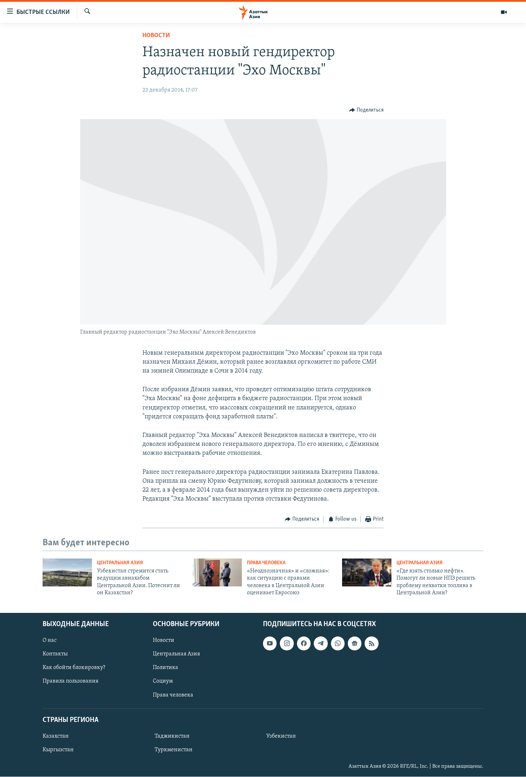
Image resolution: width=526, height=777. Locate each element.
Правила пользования (70, 681)
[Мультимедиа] (504, 12)
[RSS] (371, 643)
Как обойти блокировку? (74, 668)
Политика (165, 668)
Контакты (55, 654)
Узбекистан (281, 736)
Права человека (266, 563)
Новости (156, 36)
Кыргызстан (58, 750)
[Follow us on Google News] (354, 643)
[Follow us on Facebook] (304, 643)
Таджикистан (172, 736)
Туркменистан (174, 750)
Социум (163, 681)
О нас (50, 641)
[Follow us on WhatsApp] (338, 643)
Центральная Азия (120, 563)
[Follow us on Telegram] (320, 643)
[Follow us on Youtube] (270, 643)
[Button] (366, 110)
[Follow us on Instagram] (286, 643)
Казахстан (56, 736)
